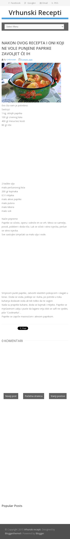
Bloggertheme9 (13, 533)
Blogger (40, 533)
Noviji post (11, 396)
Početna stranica (33, 396)
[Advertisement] (29, 150)
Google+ (31, 2)
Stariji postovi (58, 396)
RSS (56, 2)
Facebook (15, 2)
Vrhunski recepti (35, 12)
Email (45, 2)
